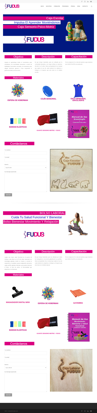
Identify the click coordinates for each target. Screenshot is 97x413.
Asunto (6, 164)
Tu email (7, 157)
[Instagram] (84, 1)
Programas (65, 6)
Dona (78, 6)
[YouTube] (90, 1)
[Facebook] (81, 1)
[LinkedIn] (87, 1)
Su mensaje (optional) (10, 171)
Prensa (73, 6)
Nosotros (49, 6)
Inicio (42, 6)
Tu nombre (7, 150)
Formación (57, 6)
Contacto (85, 6)
